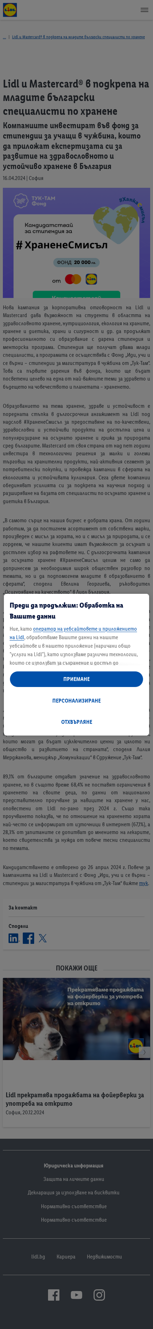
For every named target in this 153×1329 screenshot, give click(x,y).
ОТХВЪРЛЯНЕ (76, 722)
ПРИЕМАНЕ (76, 679)
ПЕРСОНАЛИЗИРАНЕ (76, 700)
